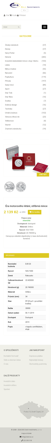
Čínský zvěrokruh (25, 45)
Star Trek (25, 93)
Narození (25, 73)
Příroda (25, 81)
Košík (14, 15)
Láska (25, 65)
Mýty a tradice (25, 69)
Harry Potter (25, 53)
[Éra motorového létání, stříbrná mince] (26, 160)
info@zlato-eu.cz (27, 437)
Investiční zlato (9, 381)
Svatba (25, 101)
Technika (25, 109)
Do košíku (35, 212)
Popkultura (25, 77)
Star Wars (25, 97)
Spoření (7, 389)
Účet (7, 15)
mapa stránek (26, 433)
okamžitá (26, 221)
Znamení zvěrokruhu (25, 129)
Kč (24, 10)
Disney (25, 49)
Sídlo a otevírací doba (12, 360)
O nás (6, 364)
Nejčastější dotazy (36, 360)
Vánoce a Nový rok (25, 117)
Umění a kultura (25, 113)
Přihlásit (22, 15)
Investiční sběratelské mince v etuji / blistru (25, 61)
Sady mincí (25, 85)
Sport (25, 89)
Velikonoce (25, 121)
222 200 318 (27, 440)
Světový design (25, 105)
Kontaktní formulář (11, 356)
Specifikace (10, 255)
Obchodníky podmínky (38, 364)
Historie (25, 57)
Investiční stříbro (10, 385)
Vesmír (25, 125)
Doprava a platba (35, 356)
